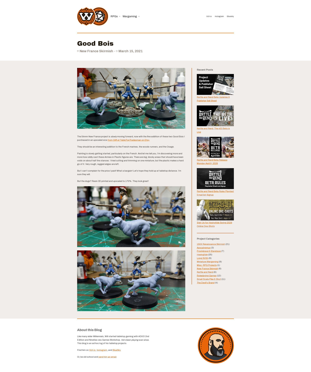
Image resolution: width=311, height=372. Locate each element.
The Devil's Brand (205, 282)
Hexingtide (202, 254)
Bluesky (230, 16)
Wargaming (130, 16)
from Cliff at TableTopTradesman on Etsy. (129, 140)
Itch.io (209, 16)
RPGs (114, 16)
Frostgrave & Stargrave (209, 251)
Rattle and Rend (205, 272)
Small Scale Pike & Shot (209, 279)
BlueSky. (116, 350)
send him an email (107, 357)
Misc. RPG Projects (207, 265)
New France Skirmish (96, 51)
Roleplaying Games (206, 275)
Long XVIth (202, 258)
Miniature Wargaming (207, 261)
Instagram (219, 16)
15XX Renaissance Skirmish (211, 244)
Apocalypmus (204, 248)
